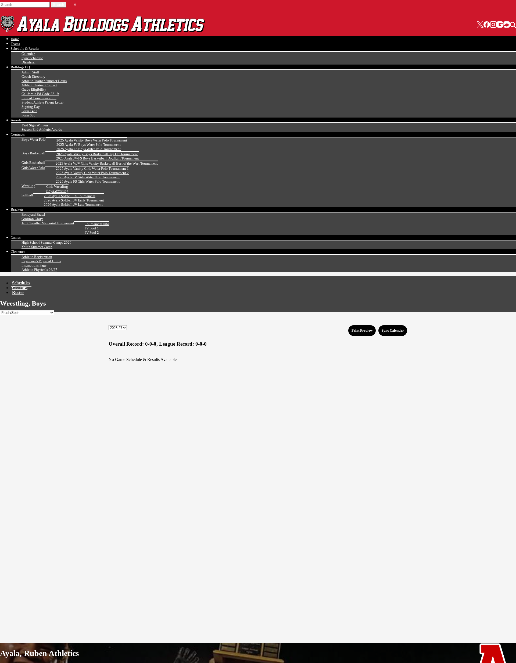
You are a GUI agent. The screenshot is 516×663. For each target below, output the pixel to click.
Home (15, 39)
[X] (480, 25)
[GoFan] (503, 25)
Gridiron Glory (32, 219)
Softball (27, 195)
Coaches (19, 287)
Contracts (18, 134)
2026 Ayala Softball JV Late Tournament (73, 205)
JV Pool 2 (92, 233)
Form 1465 (29, 111)
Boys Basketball (33, 153)
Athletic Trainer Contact (39, 85)
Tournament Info (97, 224)
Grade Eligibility (34, 89)
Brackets (17, 209)
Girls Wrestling (57, 187)
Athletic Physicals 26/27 (39, 270)
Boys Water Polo (34, 139)
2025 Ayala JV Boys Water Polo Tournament (88, 145)
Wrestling (28, 186)
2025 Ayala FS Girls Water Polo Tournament (88, 181)
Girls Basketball (33, 163)
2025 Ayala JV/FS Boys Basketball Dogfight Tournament (97, 158)
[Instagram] (493, 25)
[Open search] (513, 25)
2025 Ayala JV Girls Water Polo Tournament (88, 177)
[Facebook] (486, 25)
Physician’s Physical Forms (41, 261)
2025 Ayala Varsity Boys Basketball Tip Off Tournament (97, 154)
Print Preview (362, 330)
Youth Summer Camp (37, 247)
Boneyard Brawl (33, 214)
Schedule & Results (25, 49)
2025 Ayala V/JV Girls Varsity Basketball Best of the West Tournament (107, 163)
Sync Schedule (32, 58)
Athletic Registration (37, 257)
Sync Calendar (393, 330)
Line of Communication (39, 98)
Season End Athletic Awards (42, 129)
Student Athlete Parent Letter (42, 102)
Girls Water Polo (33, 168)
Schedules (21, 283)
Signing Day (31, 107)
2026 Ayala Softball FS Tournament (69, 196)
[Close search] (75, 3)
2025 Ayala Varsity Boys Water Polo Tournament (91, 140)
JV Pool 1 (92, 228)
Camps (16, 237)
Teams (15, 44)
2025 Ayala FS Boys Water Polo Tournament (88, 149)
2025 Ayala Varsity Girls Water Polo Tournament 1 (92, 168)
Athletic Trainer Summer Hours (44, 81)
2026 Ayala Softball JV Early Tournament (74, 200)
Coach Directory (33, 77)
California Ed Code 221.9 (40, 94)
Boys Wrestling (57, 191)
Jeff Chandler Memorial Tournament (48, 223)
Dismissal (28, 62)
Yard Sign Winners (35, 125)
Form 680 (28, 115)
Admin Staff (30, 72)
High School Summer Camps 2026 (46, 242)
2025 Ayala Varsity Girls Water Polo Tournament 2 (92, 173)
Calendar (28, 54)
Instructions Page (34, 265)
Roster (18, 292)
